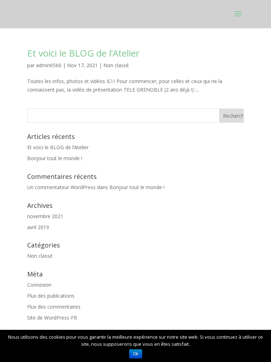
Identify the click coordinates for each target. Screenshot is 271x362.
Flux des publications (50, 295)
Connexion (39, 284)
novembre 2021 (45, 216)
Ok (135, 353)
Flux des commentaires (53, 306)
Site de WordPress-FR (52, 317)
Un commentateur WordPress (61, 187)
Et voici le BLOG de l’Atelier (83, 53)
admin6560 (48, 65)
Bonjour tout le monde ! (54, 158)
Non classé (116, 65)
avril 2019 (38, 227)
